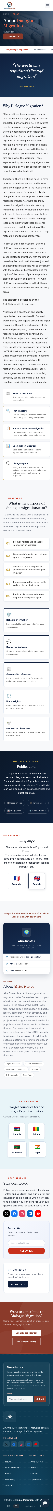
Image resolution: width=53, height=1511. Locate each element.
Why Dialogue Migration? (17, 50)
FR (8, 1506)
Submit (40, 1399)
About (33, 1467)
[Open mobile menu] (47, 5)
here (45, 1205)
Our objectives (39, 50)
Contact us (12, 36)
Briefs (8, 1473)
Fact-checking (12, 1467)
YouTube (21, 1194)
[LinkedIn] (30, 1213)
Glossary (9, 1485)
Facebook (43, 1190)
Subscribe (26, 1251)
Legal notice (29, 1506)
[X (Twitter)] (6, 1213)
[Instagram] (22, 1213)
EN (16, 1506)
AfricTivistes (37, 1461)
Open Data (36, 1479)
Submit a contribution (26, 1333)
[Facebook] (14, 1213)
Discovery (10, 1479)
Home (6, 14)
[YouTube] (38, 1213)
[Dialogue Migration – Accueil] (9, 5)
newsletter (9, 1197)
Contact (34, 1473)
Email (10, 1393)
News (8, 1461)
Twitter (7, 1194)
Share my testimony (26, 1342)
